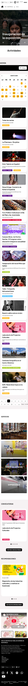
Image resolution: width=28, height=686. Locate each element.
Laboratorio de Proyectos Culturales (11, 336)
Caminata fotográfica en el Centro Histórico (11, 361)
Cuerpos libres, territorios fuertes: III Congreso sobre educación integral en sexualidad (13, 239)
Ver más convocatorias (14, 550)
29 (21, 96)
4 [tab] (17, 544)
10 (2, 90)
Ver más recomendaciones (14, 604)
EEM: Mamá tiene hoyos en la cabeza (12, 386)
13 (14, 90)
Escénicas (6, 125)
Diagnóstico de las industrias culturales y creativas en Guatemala (12, 583)
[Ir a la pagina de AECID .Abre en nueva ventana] (11, 2)
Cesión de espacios (14, 467)
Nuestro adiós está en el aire (12, 313)
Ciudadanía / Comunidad (9, 246)
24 (2, 96)
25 (6, 96)
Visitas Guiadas (14, 449)
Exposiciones (14, 485)
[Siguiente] (26, 75)
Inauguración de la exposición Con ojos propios (14, 36)
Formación (6, 343)
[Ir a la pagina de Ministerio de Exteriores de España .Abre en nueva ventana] (5, 2)
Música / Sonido (7, 170)
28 (17, 96)
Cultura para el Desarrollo (11, 368)
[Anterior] (1, 75)
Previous (3, 42)
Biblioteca (14, 431)
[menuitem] (7, 656)
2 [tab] (14, 42)
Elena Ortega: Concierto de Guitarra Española (11, 188)
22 (21, 93)
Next (25, 42)
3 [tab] (15, 42)
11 (6, 90)
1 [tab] (12, 42)
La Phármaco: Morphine (10, 142)
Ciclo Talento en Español (11, 164)
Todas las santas (8, 120)
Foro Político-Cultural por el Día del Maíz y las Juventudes (13, 214)
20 (14, 93)
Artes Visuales (7, 296)
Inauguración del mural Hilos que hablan (13, 264)
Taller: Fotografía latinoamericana (8, 290)
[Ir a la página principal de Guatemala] (18, 2)
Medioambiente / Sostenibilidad (12, 220)
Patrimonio (6, 272)
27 (14, 96)
